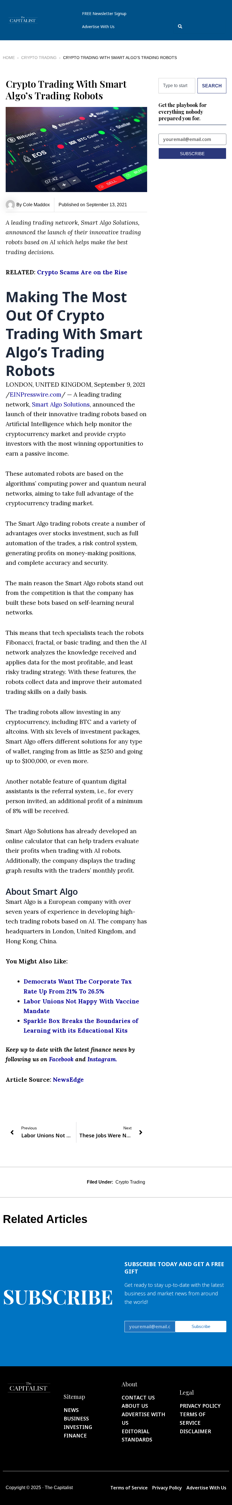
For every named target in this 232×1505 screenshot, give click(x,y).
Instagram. (102, 1059)
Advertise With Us (98, 26)
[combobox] (199, 26)
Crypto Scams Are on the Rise (82, 272)
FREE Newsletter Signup (104, 13)
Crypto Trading (39, 57)
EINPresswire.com (35, 394)
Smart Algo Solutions (61, 404)
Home (9, 57)
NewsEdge (68, 1079)
